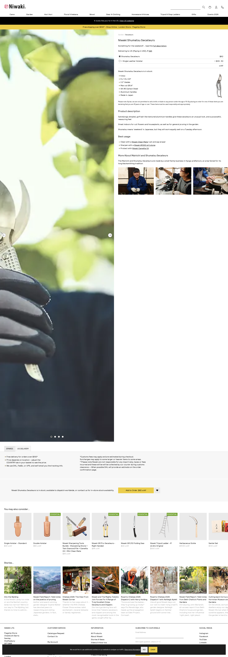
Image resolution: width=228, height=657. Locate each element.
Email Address (140, 632)
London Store (125, 27)
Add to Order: (136, 490)
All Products (96, 633)
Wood (92, 14)
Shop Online (111, 27)
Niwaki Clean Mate (140, 142)
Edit (150, 51)
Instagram (203, 633)
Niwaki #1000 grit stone (144, 145)
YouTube (203, 639)
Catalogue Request (56, 633)
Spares (9, 448)
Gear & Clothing (113, 14)
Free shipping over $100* (94, 27)
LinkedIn (203, 642)
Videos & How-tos (99, 642)
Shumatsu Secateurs (130, 56)
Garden (29, 14)
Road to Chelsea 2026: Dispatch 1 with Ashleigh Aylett (163, 598)
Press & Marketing (99, 655)
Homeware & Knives (140, 14)
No (144, 649)
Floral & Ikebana (71, 14)
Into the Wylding (11, 597)
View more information (132, 650)
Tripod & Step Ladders (170, 14)
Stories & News (97, 639)
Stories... (9, 562)
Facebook (203, 636)
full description (159, 46)
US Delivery (23, 448)
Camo (12, 14)
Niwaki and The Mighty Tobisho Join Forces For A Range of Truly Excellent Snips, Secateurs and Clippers (105, 601)
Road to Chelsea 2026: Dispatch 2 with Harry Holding (134, 598)
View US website (126, 20)
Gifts (194, 14)
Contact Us (53, 636)
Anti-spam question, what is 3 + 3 (147, 642)
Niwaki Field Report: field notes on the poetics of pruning (47, 598)
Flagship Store (138, 27)
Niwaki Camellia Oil (140, 148)
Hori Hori (48, 14)
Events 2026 (213, 14)
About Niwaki (96, 636)
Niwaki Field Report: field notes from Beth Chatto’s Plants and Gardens (193, 599)
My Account (53, 642)
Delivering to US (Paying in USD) (132, 51)
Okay (153, 649)
